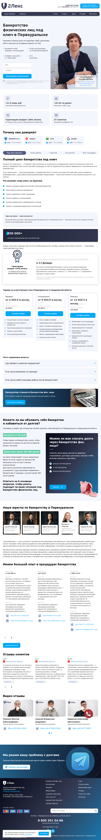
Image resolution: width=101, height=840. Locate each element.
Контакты (93, 14)
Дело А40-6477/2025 (82, 728)
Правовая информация (11, 791)
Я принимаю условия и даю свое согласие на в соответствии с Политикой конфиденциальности (27, 82)
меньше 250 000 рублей (62, 464)
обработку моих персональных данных (16, 82)
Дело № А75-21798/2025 (20, 616)
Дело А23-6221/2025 (17, 728)
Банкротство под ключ (54, 800)
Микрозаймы (50, 791)
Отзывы (82, 14)
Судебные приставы (53, 794)
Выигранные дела (85, 788)
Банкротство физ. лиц (54, 781)
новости (22, 14)
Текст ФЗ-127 (51, 797)
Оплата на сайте (84, 794)
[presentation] (5, 637)
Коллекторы (50, 784)
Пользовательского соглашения (27, 81)
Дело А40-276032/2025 (50, 728)
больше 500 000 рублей (62, 471)
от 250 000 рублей (59, 468)
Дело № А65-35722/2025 (52, 616)
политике (28, 834)
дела (74, 14)
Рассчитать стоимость (15, 402)
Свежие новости (52, 803)
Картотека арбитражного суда (22, 621)
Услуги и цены (83, 784)
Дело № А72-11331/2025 (84, 624)
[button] (49, 733)
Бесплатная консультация (17, 76)
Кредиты (49, 788)
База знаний (9, 14)
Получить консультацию (18, 767)
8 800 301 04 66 (72, 5)
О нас (55, 14)
